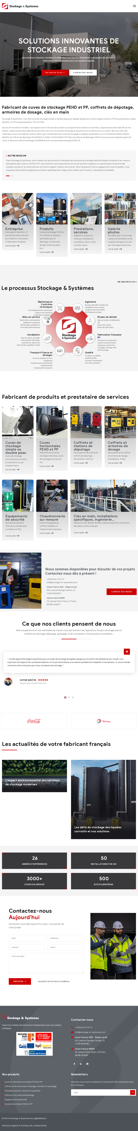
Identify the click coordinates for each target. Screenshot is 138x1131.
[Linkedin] (87, 1064)
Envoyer (18, 981)
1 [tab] (65, 697)
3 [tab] (73, 697)
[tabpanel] (69, 163)
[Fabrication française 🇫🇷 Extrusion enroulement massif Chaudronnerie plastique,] (90, 338)
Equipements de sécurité (16, 1099)
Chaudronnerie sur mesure (52, 518)
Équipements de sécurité (16, 518)
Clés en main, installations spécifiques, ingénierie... (96, 518)
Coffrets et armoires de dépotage (19, 1095)
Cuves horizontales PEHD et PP (50, 446)
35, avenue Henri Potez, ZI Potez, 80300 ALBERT (90, 1052)
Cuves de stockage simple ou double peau (15, 448)
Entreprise (14, 229)
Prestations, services (84, 230)
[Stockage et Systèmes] (20, 6)
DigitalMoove (40, 1118)
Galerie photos (114, 230)
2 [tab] (69, 697)
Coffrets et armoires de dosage (118, 446)
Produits (47, 229)
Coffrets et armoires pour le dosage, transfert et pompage (31, 1086)
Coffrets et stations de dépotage (83, 446)
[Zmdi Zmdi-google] (81, 1064)
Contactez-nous (83, 73)
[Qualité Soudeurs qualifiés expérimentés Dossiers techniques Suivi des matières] (77, 350)
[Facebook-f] (74, 1064)
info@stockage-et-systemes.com (90, 1032)
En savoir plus (54, 73)
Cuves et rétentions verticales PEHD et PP (24, 1082)
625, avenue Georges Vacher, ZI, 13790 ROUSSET (91, 1040)
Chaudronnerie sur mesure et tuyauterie (22, 1090)
